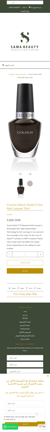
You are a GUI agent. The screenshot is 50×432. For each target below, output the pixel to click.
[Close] (48, 376)
